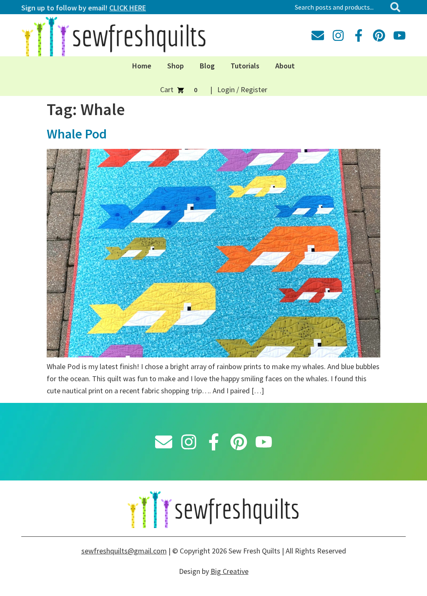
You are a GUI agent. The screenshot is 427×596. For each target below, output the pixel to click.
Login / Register (242, 89)
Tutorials (245, 65)
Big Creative (230, 571)
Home (141, 65)
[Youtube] (399, 35)
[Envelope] (317, 35)
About (285, 65)
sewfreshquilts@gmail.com (124, 551)
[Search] (397, 7)
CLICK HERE (127, 8)
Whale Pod (77, 134)
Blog (207, 65)
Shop (175, 65)
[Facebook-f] (358, 35)
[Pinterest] (379, 35)
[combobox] (339, 7)
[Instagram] (338, 35)
